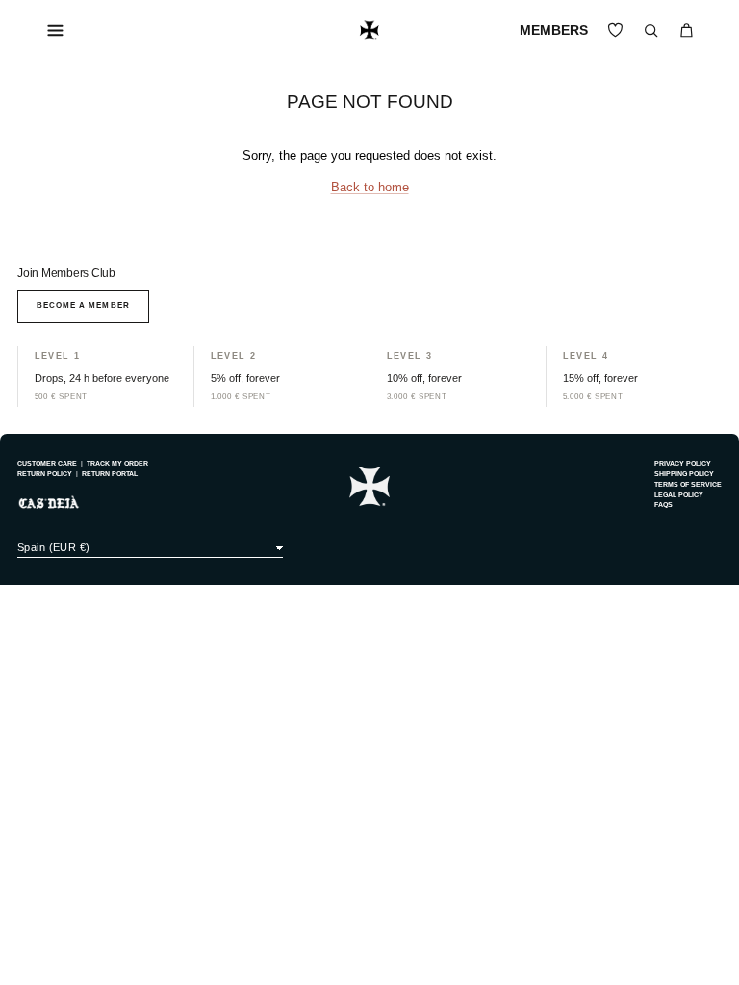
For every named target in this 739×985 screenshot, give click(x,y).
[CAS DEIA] (369, 29)
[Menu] (56, 31)
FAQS (663, 504)
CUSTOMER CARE (47, 463)
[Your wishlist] (615, 30)
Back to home (370, 187)
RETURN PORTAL (110, 473)
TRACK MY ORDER (117, 463)
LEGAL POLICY (678, 495)
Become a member (83, 305)
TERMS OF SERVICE (688, 484)
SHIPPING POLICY (684, 473)
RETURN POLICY (44, 473)
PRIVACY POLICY (682, 463)
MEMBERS (554, 30)
